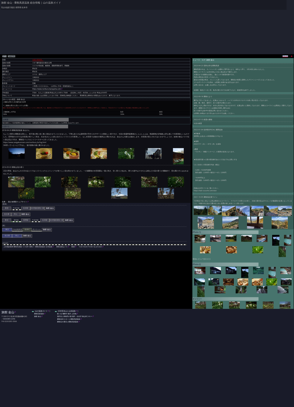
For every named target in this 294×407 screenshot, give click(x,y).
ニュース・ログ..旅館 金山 (203, 60)
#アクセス (11, 56)
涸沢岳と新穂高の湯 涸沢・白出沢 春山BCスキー (74, 316)
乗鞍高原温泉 (39, 314)
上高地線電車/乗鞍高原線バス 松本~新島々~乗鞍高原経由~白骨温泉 (27, 247)
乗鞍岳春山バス (62, 247)
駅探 (73, 247)
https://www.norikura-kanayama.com (46, 89)
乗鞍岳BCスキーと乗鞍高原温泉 (68, 319)
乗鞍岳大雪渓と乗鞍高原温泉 (67, 322)
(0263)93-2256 (9, 319)
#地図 (4, 56)
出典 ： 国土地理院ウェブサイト (14, 202)
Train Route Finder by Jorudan (90, 247)
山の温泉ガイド (41, 311)
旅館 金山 (7, 312)
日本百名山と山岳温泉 (67, 311)
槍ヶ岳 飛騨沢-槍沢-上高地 (66, 314)
